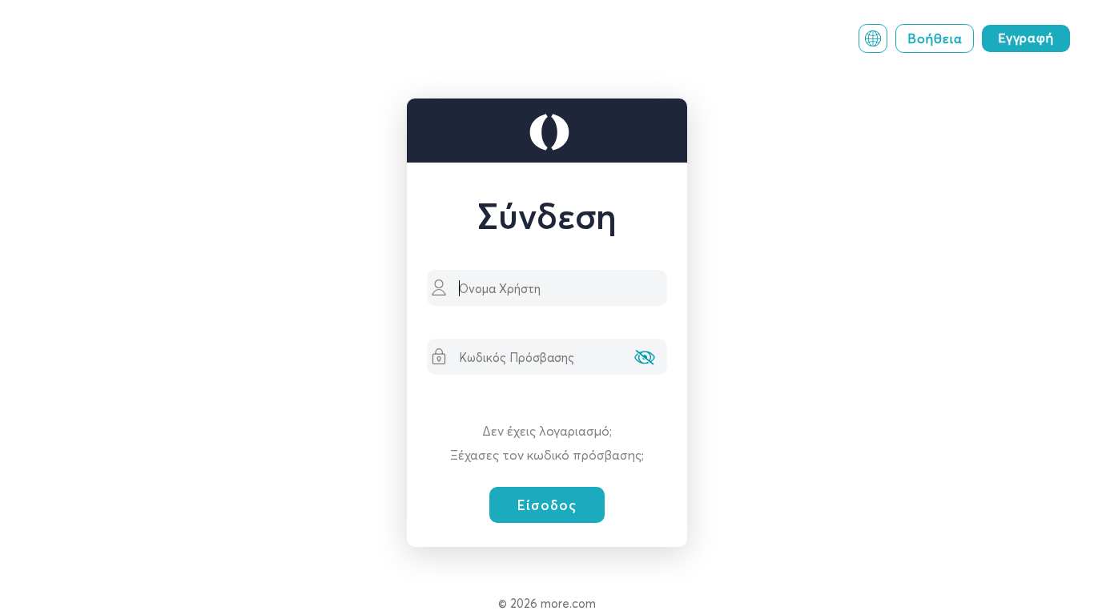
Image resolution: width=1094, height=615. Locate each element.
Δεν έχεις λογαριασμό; (547, 431)
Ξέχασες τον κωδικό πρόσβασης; (547, 455)
